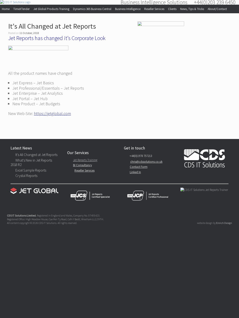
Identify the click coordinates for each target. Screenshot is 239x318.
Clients (172, 9)
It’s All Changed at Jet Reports (52, 26)
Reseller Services (154, 9)
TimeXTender (21, 9)
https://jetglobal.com (52, 113)
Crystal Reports (26, 175)
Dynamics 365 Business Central (92, 9)
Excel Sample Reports (30, 170)
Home (6, 9)
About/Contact (217, 9)
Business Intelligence (128, 9)
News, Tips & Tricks (192, 9)
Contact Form (139, 167)
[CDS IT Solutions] (15, 2)
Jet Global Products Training (51, 9)
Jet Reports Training (85, 160)
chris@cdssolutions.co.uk (146, 162)
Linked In (135, 172)
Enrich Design (224, 223)
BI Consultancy (82, 165)
